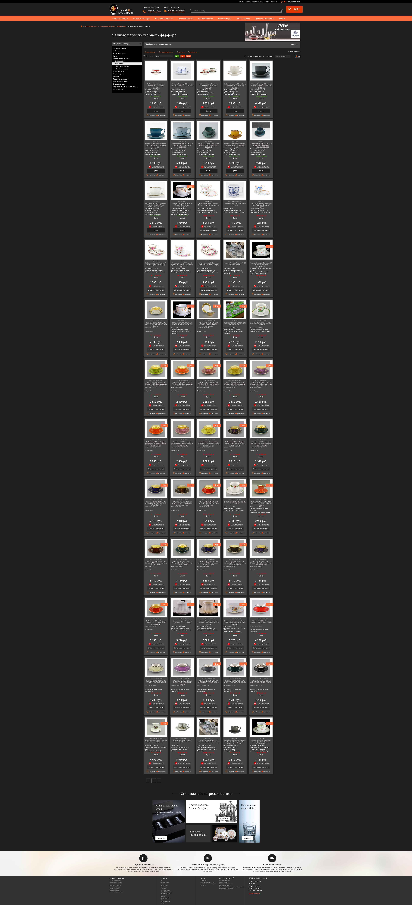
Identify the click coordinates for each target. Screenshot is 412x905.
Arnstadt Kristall (165, 882)
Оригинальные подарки (264, 18)
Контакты (274, 1)
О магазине (204, 880)
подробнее (161, 838)
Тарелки (116, 76)
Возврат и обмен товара (226, 884)
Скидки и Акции (257, 1)
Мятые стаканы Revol (120, 82)
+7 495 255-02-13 (255, 886)
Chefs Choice (164, 885)
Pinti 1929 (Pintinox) (166, 892)
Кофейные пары (118, 71)
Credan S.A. (164, 887)
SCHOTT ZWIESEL (165, 898)
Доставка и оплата (244, 1)
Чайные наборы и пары (107, 26)
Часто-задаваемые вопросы (208, 884)
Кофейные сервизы (119, 53)
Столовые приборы (185, 18)
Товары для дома (243, 18)
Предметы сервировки (120, 79)
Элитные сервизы (119, 84)
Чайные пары (121, 26)
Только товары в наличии (255, 56)
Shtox (162, 900)
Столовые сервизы (119, 48)
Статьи (267, 1)
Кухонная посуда (224, 18)
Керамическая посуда (141, 18)
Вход (288, 2)
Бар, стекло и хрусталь (164, 18)
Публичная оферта (224, 885)
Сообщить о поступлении (208, 230)
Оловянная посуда (205, 18)
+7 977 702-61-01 (255, 881)
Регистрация (296, 2)
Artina (162, 884)
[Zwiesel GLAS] (272, 31)
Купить (156, 111)
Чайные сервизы (118, 51)
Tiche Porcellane (165, 901)
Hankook (163, 888)
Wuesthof (163, 903)
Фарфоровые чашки (123, 66)
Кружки (115, 56)
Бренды (282, 18)
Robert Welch (164, 895)
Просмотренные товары (226, 888)
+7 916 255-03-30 (255, 888)
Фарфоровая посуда (120, 18)
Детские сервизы (118, 74)
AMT (162, 880)
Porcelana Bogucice (166, 893)
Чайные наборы (120, 61)
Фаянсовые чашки (122, 69)
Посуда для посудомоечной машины (125, 87)
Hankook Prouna (165, 890)
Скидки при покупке (158, 107)
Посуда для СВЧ (118, 89)
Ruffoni (163, 896)
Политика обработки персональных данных (232, 887)
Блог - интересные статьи (208, 882)
